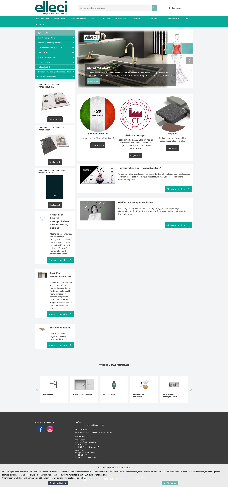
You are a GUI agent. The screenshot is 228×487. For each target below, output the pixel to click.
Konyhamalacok (44, 62)
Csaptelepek (43, 52)
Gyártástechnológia (78, 19)
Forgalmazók (59, 19)
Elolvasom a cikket (58, 260)
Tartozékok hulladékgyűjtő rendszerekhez (54, 72)
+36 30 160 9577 (81, 455)
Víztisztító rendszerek (46, 57)
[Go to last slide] (37, 389)
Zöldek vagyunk (155, 19)
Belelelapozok (55, 119)
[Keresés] (154, 8)
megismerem (98, 145)
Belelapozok (54, 162)
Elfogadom (171, 483)
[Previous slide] (80, 60)
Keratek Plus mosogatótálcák (49, 43)
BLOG (186, 19)
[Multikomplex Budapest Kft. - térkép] (150, 436)
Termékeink (138, 19)
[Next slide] (189, 60)
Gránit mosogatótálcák (47, 38)
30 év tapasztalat (121, 19)
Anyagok (106, 19)
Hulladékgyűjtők (44, 67)
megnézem (93, 81)
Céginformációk (42, 19)
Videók (94, 19)
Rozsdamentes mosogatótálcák (50, 47)
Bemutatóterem (173, 19)
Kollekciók (40, 25)
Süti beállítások (59, 483)
